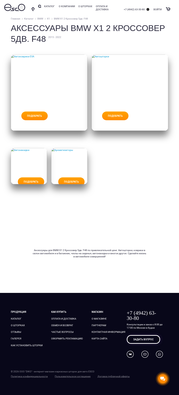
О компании (67, 6)
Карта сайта (99, 338)
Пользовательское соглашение (73, 376)
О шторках (85, 6)
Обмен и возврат (62, 325)
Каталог (16, 318)
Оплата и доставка (102, 8)
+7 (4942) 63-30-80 (134, 9)
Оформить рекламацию (67, 338)
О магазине (99, 318)
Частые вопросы (62, 331)
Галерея (16, 338)
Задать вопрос (143, 339)
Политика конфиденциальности (29, 376)
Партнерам (99, 325)
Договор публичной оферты (114, 376)
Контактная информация (108, 331)
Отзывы (16, 331)
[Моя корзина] (168, 7)
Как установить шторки (27, 345)
